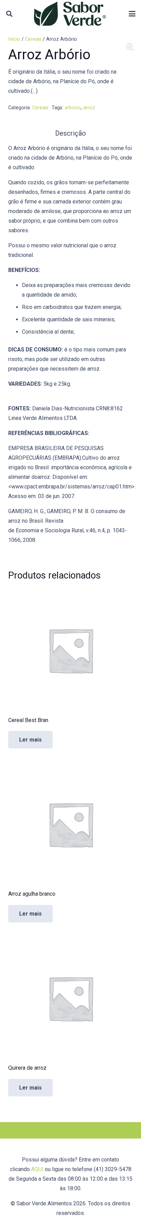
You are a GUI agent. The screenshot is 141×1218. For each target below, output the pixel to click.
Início (14, 39)
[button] (9, 13)
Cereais (33, 39)
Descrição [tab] (70, 133)
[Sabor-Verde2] (70, 14)
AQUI (37, 1169)
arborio (73, 108)
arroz (89, 108)
